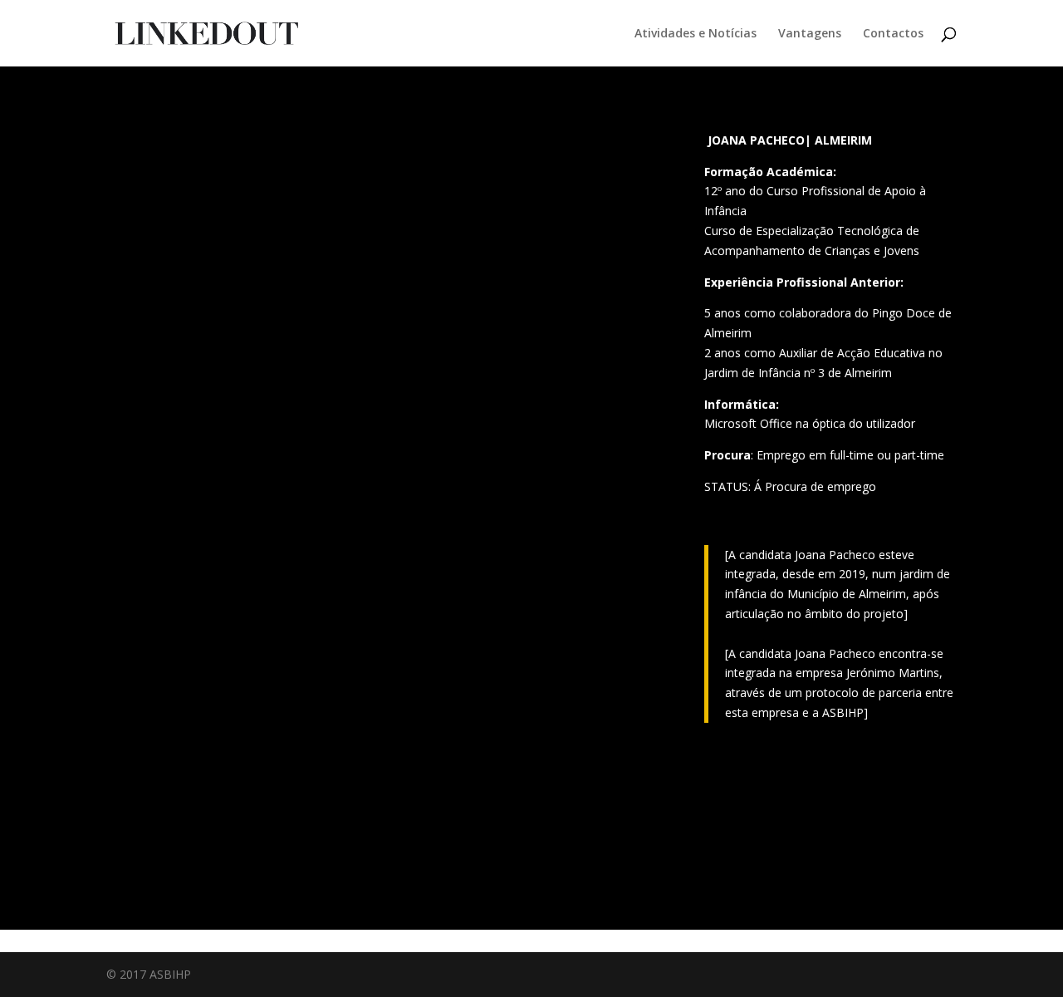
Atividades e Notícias (695, 34)
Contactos (893, 34)
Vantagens (809, 34)
